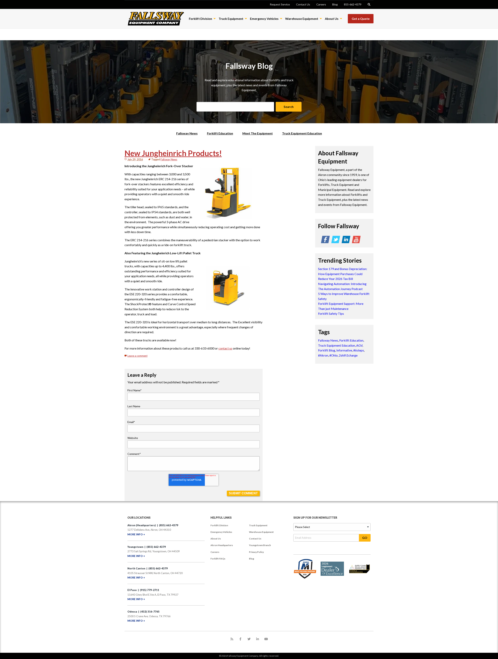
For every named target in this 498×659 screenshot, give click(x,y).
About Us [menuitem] (215, 538)
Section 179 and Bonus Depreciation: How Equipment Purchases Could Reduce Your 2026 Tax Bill (342, 274)
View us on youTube (356, 240)
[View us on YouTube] (266, 639)
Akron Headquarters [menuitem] (221, 545)
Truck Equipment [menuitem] (258, 525)
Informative (344, 350)
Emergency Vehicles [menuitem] (221, 532)
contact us (225, 348)
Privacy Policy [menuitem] (256, 552)
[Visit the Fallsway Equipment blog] (232, 639)
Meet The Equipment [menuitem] (257, 133)
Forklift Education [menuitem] (220, 133)
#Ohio (333, 355)
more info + (136, 534)
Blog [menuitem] (251, 558)
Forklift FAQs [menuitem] (217, 558)
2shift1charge (348, 355)
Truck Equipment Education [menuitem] (302, 133)
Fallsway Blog (249, 66)
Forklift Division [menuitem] (219, 525)
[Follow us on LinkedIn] (257, 639)
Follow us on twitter (335, 240)
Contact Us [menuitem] (255, 538)
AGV (359, 345)
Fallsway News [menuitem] (187, 133)
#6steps (358, 350)
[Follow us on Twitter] (249, 639)
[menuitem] (280, 4)
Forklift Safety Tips (331, 313)
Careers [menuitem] (214, 552)
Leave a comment (137, 355)
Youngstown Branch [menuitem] (260, 545)
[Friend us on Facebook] (240, 639)
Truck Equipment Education (336, 345)
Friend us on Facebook (325, 240)
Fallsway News (168, 159)
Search (289, 106)
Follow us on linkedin (346, 240)
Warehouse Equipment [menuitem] (261, 532)
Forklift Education (351, 340)
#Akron (323, 355)
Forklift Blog (326, 350)
